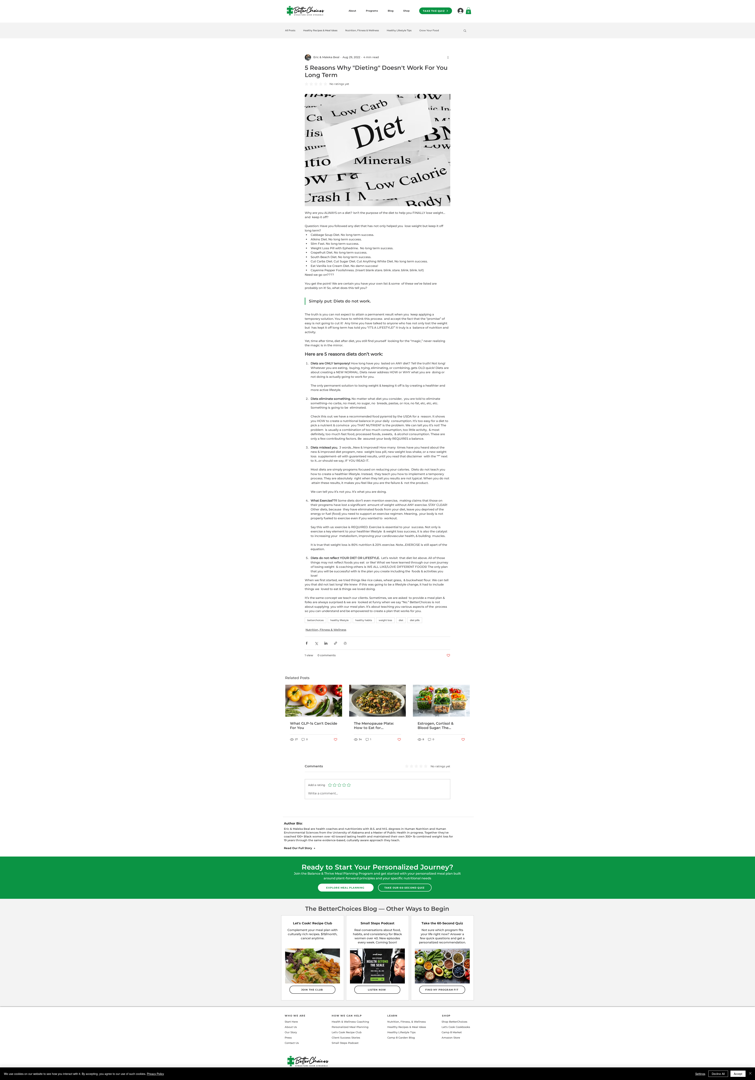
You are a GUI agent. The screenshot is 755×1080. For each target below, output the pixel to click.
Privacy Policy (155, 1074)
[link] (468, 10)
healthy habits (363, 620)
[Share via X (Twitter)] (316, 643)
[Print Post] (345, 643)
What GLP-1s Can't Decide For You (313, 725)
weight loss (385, 620)
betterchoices (315, 620)
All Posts (290, 30)
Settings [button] (700, 1074)
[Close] (750, 1074)
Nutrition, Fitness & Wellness (362, 30)
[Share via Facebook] (306, 643)
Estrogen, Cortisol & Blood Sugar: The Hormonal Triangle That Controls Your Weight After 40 (439, 725)
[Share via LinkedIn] (326, 643)
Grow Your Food (429, 30)
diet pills (415, 620)
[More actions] (448, 57)
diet (401, 620)
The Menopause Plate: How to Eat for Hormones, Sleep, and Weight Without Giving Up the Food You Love (375, 725)
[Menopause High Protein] (441, 701)
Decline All (718, 1074)
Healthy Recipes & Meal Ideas (320, 30)
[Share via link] (335, 643)
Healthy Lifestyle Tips (399, 30)
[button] (465, 30)
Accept (738, 1074)
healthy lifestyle (339, 620)
